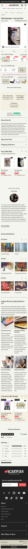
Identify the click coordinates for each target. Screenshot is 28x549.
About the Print (6, 139)
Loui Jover (3, 171)
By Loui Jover (4, 20)
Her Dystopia (18, 170)
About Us (3, 506)
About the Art (6, 120)
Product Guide (23, 54)
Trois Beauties (18, 413)
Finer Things (4, 170)
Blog (2, 519)
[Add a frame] (5, 47)
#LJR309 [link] (3, 14)
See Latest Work (5, 226)
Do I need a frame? (22, 77)
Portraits (12, 12)
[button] (6, 59)
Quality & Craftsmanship (7, 509)
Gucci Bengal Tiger (6, 413)
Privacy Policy (4, 511)
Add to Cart (14, 547)
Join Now (22, 484)
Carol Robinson (18, 414)
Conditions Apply (14, 106)
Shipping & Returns (8, 145)
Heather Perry (4, 414)
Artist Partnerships (6, 514)
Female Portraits (19, 12)
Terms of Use (4, 516)
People (6, 12)
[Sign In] (22, 5)
